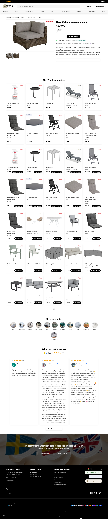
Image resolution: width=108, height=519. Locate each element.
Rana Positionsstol (51, 197)
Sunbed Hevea (70, 103)
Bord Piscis (49, 167)
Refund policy (41, 511)
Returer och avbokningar (60, 484)
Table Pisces (50, 103)
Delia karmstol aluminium (14, 264)
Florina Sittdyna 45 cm (72, 197)
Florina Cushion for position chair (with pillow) (91, 135)
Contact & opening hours (60, 472)
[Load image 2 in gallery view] (16, 56)
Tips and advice (58, 479)
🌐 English (10, 505)
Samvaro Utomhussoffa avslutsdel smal (34, 297)
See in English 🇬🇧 (62, 453)
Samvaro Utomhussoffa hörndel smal (73, 297)
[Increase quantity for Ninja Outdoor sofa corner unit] (64, 36)
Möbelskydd (50, 264)
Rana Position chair (52, 133)
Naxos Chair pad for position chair (13, 134)
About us (56, 474)
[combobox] (49, 6)
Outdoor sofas (23, 17)
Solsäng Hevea (70, 167)
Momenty (58, 516)
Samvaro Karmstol (71, 231)
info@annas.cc (10, 480)
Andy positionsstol (90, 167)
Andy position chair (91, 103)
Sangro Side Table (32, 103)
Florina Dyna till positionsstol (11, 232)
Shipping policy (64, 511)
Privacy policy (48, 511)
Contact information (74, 511)
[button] (7, 11)
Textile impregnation (13, 103)
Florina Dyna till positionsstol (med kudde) (90, 199)
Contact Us (103, 1)
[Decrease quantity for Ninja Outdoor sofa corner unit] (58, 36)
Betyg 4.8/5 (93, 43)
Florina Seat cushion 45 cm (72, 134)
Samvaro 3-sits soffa (72, 264)
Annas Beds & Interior (31, 511)
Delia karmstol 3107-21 (33, 264)
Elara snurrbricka (32, 197)
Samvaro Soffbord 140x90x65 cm (51, 297)
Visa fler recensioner (54, 428)
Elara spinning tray (32, 133)
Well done (8, 17)
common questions (58, 477)
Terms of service (56, 511)
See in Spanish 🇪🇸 (45, 453)
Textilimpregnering (12, 167)
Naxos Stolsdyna (90, 231)
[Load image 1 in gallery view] (9, 56)
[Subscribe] (31, 493)
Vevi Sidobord (11, 296)
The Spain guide (58, 482)
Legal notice (82, 511)
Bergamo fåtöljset (32, 231)
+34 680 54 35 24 (11, 477)
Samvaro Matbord (51, 231)
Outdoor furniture (15, 17)
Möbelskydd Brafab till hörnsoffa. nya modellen (92, 265)
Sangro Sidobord (32, 167)
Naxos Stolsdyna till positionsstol (13, 198)
